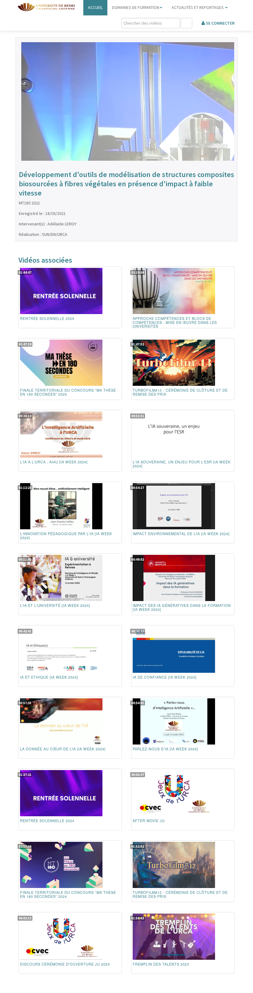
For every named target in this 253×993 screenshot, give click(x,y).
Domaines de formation (135, 7)
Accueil (95, 7)
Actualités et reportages (198, 7)
